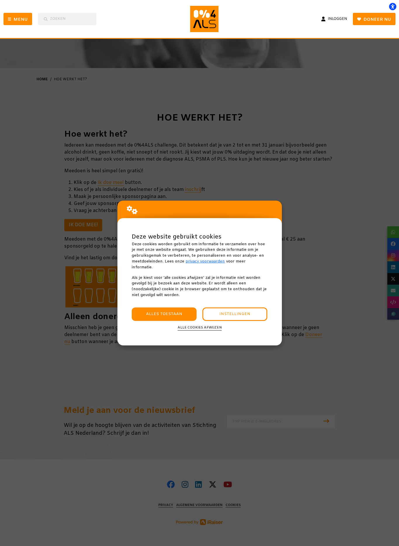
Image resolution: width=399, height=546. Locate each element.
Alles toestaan (164, 314)
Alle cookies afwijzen (200, 327)
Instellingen (234, 314)
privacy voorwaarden (205, 261)
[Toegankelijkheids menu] (392, 6)
